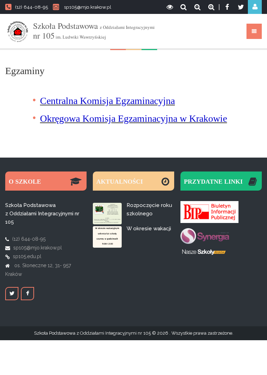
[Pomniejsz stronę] (197, 7)
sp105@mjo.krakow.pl (87, 7)
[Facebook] (227, 7)
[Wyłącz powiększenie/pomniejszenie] (184, 7)
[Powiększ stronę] (211, 7)
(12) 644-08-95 (31, 7)
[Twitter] (241, 7)
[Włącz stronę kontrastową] (170, 7)
